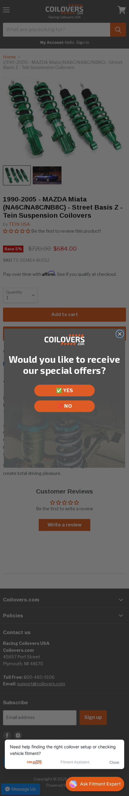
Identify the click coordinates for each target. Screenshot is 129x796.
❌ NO (64, 406)
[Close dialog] (119, 333)
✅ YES (64, 390)
